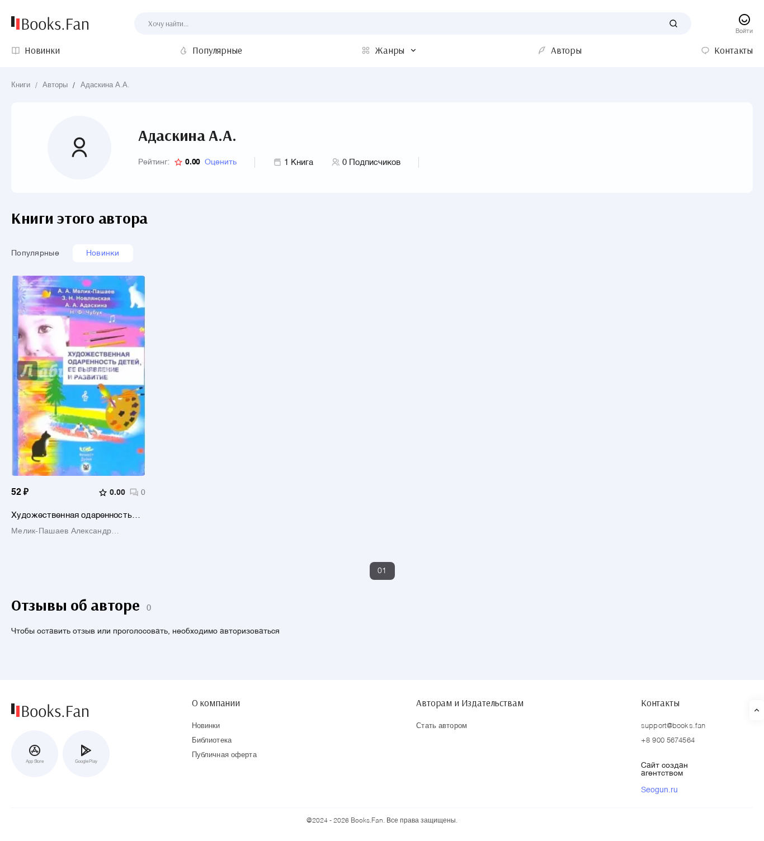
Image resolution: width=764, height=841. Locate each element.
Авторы (55, 85)
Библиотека (212, 740)
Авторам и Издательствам (469, 703)
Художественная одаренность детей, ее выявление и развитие (75, 515)
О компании (216, 703)
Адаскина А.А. (105, 85)
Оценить (221, 162)
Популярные (35, 253)
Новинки (103, 253)
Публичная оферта (224, 755)
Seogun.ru (659, 790)
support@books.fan (673, 726)
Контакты (660, 703)
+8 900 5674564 (668, 740)
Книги (20, 85)
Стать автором (441, 726)
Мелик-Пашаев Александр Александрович (61, 531)
